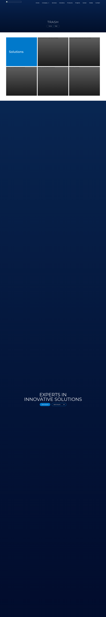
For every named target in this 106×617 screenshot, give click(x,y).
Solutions (62, 3)
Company (44, 3)
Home (37, 3)
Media (91, 3)
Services (54, 3)
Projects (77, 3)
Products (70, 3)
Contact (97, 3)
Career (85, 3)
